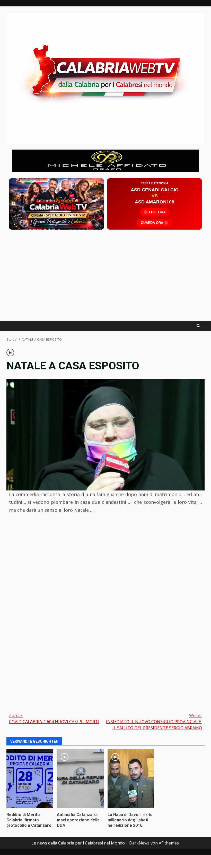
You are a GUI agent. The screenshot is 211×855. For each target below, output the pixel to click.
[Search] (198, 326)
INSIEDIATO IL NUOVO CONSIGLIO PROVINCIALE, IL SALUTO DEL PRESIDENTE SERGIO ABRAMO (154, 722)
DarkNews (139, 843)
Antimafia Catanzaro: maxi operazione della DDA (80, 778)
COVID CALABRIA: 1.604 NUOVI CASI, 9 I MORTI (54, 718)
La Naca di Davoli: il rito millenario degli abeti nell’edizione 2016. (131, 778)
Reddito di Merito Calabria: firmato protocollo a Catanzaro (29, 778)
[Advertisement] (105, 160)
